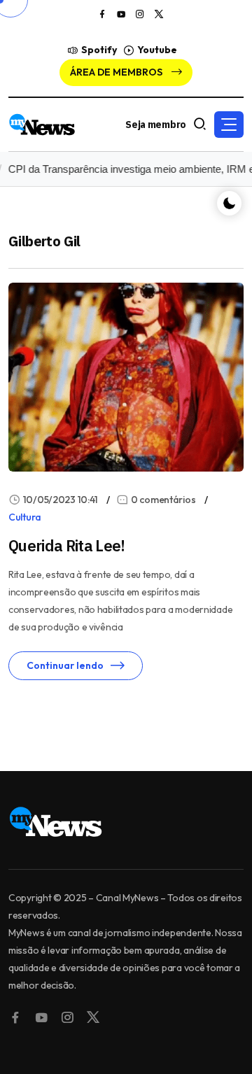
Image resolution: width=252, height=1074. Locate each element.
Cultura (24, 517)
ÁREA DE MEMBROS (117, 72)
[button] (229, 124)
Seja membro (155, 124)
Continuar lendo (65, 665)
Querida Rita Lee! (66, 545)
